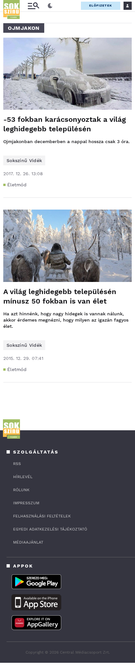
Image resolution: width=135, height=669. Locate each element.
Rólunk (21, 490)
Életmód (17, 184)
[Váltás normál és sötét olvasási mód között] (50, 6)
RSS (17, 463)
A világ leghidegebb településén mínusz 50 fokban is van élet (59, 296)
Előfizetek (100, 5)
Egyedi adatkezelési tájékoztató (50, 529)
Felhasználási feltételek (42, 516)
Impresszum (26, 503)
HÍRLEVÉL (22, 476)
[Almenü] (33, 5)
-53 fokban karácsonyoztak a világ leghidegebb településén (64, 124)
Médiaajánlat (28, 542)
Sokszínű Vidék (24, 160)
